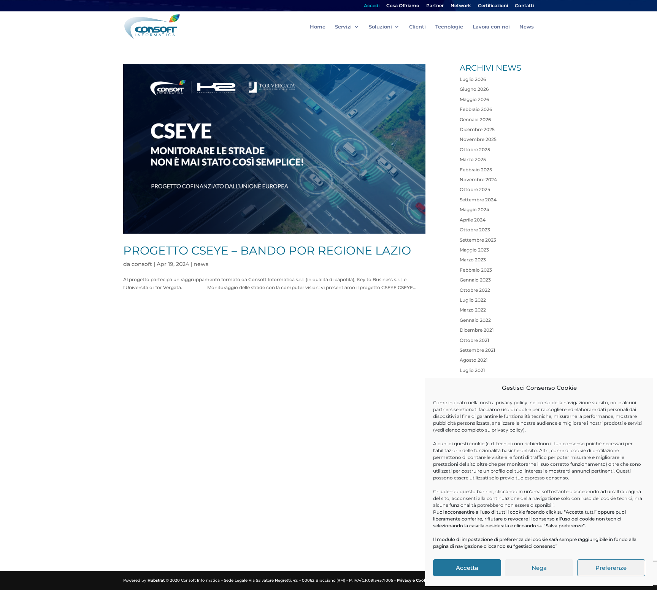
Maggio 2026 (474, 99)
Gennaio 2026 (475, 119)
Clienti (417, 27)
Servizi (343, 27)
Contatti (524, 5)
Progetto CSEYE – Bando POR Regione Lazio (267, 251)
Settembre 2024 (478, 199)
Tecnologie (449, 27)
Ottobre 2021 (474, 340)
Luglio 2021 (472, 370)
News (526, 27)
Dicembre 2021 (477, 330)
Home (317, 27)
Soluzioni (380, 27)
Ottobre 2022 (475, 290)
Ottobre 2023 (475, 230)
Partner (435, 5)
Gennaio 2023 (475, 280)
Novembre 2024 (478, 179)
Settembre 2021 (477, 350)
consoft (142, 264)
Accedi (371, 5)
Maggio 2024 (474, 209)
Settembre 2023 (478, 240)
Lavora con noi (491, 27)
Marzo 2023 (473, 260)
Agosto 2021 (473, 360)
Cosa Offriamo (402, 5)
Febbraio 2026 (476, 109)
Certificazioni (493, 5)
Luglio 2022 (473, 300)
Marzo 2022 (473, 310)
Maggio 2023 (474, 250)
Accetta (467, 567)
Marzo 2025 (473, 159)
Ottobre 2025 (475, 149)
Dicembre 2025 (477, 129)
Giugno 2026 (474, 89)
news (201, 264)
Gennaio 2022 (475, 320)
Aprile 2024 (473, 220)
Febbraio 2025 (476, 169)
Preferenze (611, 567)
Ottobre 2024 (475, 189)
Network (461, 5)
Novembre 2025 (478, 139)
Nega (539, 567)
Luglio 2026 (473, 79)
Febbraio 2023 (476, 270)
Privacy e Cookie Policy (420, 580)
